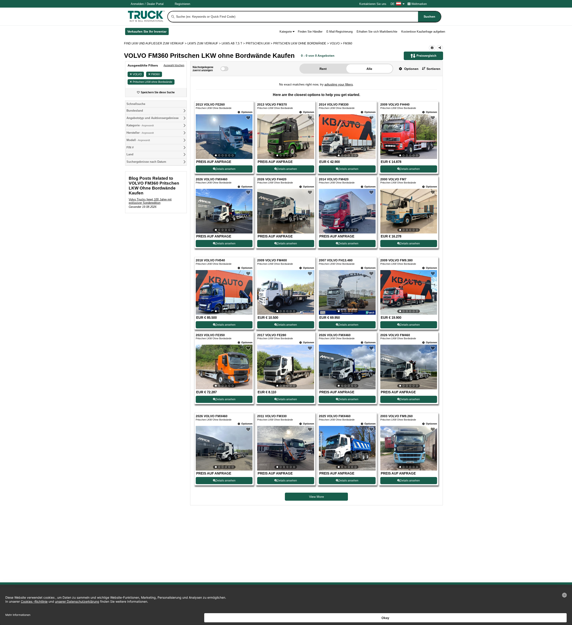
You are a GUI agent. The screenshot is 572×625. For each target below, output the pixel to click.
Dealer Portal (155, 4)
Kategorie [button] (286, 31)
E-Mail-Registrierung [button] (339, 31)
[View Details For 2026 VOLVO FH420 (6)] (285, 232)
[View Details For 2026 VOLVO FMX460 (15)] (347, 367)
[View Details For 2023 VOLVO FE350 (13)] (224, 367)
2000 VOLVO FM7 (393, 179)
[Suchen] (173, 16)
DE (393, 4)
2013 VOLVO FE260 (210, 104)
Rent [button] (323, 69)
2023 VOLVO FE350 (210, 335)
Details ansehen (226, 169)
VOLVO (137, 74)
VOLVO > (336, 43)
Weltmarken (419, 4)
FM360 (155, 74)
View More (316, 496)
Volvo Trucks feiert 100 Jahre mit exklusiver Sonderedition (150, 201)
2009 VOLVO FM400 (272, 260)
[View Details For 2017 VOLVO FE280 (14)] (285, 367)
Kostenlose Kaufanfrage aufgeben (423, 31)
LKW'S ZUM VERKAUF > (204, 43)
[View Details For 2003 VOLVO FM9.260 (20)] (408, 448)
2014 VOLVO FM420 (334, 179)
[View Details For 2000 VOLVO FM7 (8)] (408, 211)
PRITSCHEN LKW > (259, 43)
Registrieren (182, 4)
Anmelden (137, 4)
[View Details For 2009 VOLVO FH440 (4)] (408, 136)
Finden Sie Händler (310, 31)
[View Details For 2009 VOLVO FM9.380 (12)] (408, 292)
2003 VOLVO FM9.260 (396, 416)
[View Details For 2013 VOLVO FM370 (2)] (285, 136)
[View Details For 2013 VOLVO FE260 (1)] (224, 136)
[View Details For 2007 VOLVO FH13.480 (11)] (347, 292)
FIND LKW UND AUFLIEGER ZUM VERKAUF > (155, 43)
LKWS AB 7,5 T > (234, 43)
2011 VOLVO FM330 (272, 416)
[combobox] (308, 16)
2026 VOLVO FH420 (271, 179)
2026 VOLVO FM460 (395, 335)
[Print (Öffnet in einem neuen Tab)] (432, 47)
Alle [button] (369, 69)
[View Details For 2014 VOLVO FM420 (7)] (347, 211)
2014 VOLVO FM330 (334, 104)
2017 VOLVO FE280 (271, 335)
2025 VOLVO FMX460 (335, 416)
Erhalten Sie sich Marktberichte (377, 31)
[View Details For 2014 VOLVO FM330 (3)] (347, 136)
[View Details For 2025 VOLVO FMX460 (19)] (347, 448)
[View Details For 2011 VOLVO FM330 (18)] (285, 448)
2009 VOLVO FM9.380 (396, 260)
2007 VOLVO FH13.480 (336, 260)
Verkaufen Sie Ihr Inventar (148, 32)
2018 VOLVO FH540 (210, 260)
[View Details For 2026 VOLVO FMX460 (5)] (224, 211)
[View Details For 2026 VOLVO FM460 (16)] (408, 367)
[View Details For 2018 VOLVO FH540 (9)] (224, 292)
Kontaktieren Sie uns (372, 4)
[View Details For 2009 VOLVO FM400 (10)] (285, 292)
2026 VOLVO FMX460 (211, 179)
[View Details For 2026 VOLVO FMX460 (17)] (224, 448)
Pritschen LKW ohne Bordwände (152, 81)
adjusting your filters (338, 84)
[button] (406, 69)
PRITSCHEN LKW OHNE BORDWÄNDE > (301, 43)
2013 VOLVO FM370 (272, 104)
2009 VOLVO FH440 (395, 104)
